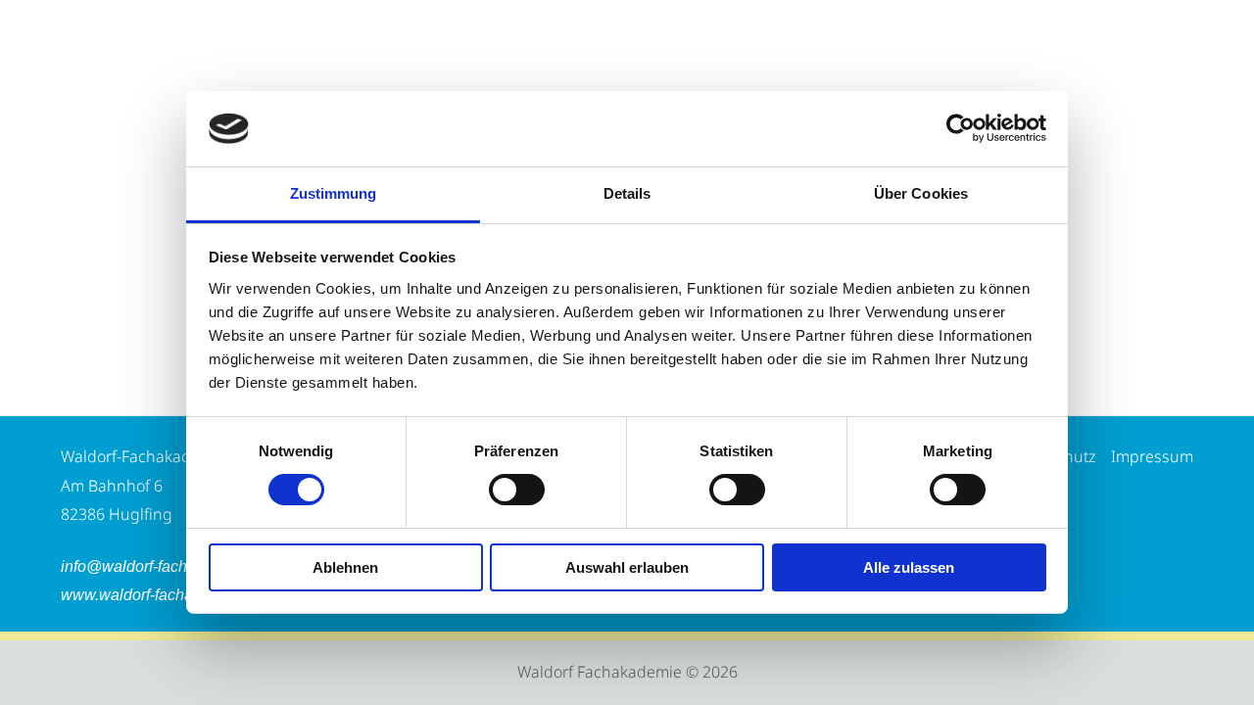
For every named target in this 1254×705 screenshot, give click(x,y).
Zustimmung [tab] (333, 193)
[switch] (517, 489)
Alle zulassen (908, 567)
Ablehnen (345, 567)
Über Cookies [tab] (921, 193)
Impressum (1152, 456)
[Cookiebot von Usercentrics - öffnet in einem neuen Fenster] (960, 128)
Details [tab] (627, 193)
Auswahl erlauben (627, 567)
